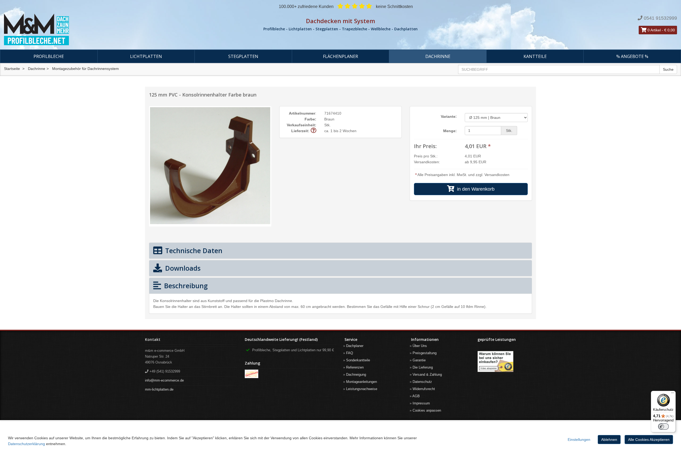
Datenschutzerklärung (26, 444)
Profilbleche (49, 56)
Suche (668, 69)
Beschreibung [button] (185, 285)
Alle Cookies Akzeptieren (649, 439)
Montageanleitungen (361, 382)
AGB (416, 396)
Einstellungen (579, 439)
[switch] (663, 426)
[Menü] (672, 394)
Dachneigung (356, 375)
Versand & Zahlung (427, 375)
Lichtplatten (146, 56)
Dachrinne (437, 56)
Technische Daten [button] (192, 250)
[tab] (340, 250)
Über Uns (420, 346)
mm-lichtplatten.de (159, 389)
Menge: (450, 131)
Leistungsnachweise (361, 389)
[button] (313, 130)
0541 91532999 (660, 18)
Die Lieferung (423, 367)
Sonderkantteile (358, 360)
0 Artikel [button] (653, 30)
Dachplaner (354, 346)
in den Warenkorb (474, 189)
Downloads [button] (182, 268)
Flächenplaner (340, 56)
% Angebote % (632, 56)
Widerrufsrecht (424, 389)
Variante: (449, 116)
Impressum (421, 403)
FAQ (349, 353)
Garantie (419, 360)
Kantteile (535, 56)
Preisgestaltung (425, 353)
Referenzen (355, 367)
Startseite (12, 68)
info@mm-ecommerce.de (164, 380)
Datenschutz (422, 382)
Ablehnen (609, 439)
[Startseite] (113, 29)
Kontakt (152, 339)
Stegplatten (243, 56)
